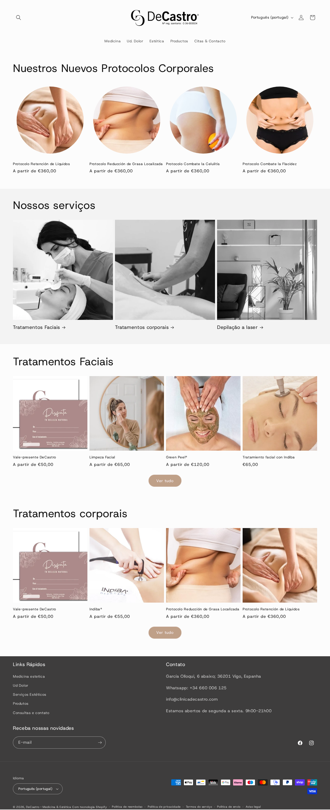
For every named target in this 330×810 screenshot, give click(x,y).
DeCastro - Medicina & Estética (48, 807)
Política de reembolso (127, 806)
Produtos (21, 703)
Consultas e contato (31, 712)
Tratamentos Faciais (36, 327)
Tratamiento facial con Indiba (269, 457)
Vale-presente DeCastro (34, 457)
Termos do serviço (199, 806)
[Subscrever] (99, 742)
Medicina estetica (29, 676)
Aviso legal (253, 806)
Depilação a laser (237, 327)
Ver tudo (165, 480)
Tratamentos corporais (142, 327)
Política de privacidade (164, 806)
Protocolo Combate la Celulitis (193, 164)
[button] (18, 17)
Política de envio (229, 806)
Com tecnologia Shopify (89, 807)
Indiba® (95, 609)
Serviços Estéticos (29, 694)
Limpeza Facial (102, 457)
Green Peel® (176, 457)
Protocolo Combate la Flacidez (269, 164)
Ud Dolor (20, 685)
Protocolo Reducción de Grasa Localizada (126, 164)
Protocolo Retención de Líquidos (41, 164)
